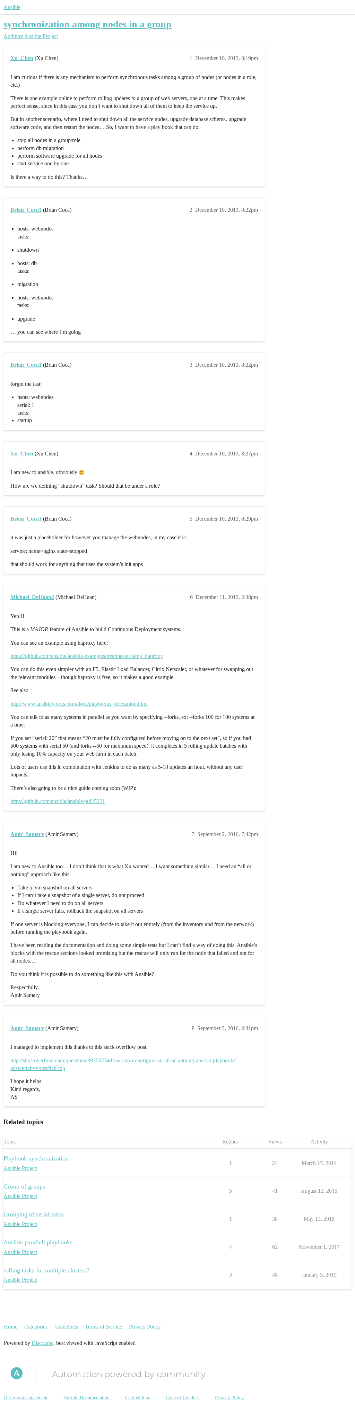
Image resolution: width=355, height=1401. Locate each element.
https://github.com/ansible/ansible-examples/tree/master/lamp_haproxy (86, 656)
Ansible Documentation (86, 1397)
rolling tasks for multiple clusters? (46, 1270)
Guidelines (66, 1327)
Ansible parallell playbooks (37, 1242)
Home (10, 1327)
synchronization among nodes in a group (87, 24)
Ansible (11, 7)
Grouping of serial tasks (33, 1214)
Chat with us (137, 1397)
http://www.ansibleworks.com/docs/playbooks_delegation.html (79, 704)
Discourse (42, 1343)
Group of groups (24, 1186)
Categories (35, 1327)
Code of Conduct (182, 1397)
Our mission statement (25, 1397)
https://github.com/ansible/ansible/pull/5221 (57, 801)
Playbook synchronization (36, 1158)
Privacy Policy (145, 1327)
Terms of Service (103, 1327)
